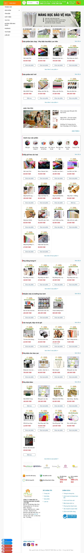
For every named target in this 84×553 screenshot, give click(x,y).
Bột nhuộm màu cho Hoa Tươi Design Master (50, 310)
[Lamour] (37, 466)
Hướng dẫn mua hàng (10, 24)
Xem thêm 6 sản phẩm (51, 69)
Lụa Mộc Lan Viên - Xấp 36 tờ (75, 171)
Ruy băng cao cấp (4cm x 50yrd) (32, 277)
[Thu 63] (74, 466)
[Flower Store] (28, 466)
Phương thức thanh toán (70, 506)
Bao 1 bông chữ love (58, 339)
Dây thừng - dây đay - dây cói (75, 399)
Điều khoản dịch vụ (69, 503)
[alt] (51, 19)
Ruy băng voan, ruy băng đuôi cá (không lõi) (64, 277)
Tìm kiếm (7, 13)
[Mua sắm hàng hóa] (36, 119)
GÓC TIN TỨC (28, 108)
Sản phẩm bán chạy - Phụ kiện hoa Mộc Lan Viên (40, 41)
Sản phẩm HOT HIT (30, 74)
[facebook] (25, 544)
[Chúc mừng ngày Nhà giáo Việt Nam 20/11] (56, 112)
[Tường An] (46, 466)
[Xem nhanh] (29, 50)
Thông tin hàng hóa (69, 493)
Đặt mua (29, 98)
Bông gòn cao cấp (72, 370)
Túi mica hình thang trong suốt (31, 339)
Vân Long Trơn (27, 58)
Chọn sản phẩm (29, 65)
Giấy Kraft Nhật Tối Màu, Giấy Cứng (47, 195)
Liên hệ (7, 35)
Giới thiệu (8, 17)
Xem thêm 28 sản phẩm (51, 255)
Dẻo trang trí (56, 370)
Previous (22, 466)
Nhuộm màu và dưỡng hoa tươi (34, 294)
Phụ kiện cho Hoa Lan (31, 353)
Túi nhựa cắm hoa (43, 339)
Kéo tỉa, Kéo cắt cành (29, 447)
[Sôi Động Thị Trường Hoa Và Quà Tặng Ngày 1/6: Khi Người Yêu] (56, 126)
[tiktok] (29, 544)
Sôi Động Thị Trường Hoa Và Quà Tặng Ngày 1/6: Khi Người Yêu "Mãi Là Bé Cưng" (68, 126)
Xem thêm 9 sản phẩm (51, 288)
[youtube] (36, 544)
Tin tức (7, 20)
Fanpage (7, 28)
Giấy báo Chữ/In (27, 220)
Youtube (7, 31)
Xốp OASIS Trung (28, 91)
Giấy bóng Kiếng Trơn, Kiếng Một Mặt (33, 244)
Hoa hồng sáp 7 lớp (58, 423)
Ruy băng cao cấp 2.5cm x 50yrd (46, 277)
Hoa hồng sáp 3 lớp (43, 423)
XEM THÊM (75, 131)
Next (80, 466)
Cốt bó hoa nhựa (27, 423)
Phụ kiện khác (28, 382)
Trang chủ (8, 7)
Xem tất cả (78, 41)
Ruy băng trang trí (29, 261)
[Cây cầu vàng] (65, 466)
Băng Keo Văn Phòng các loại (60, 399)
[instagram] (33, 544)
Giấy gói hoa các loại (30, 154)
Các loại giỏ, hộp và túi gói (32, 322)
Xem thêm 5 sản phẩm (51, 350)
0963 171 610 (74, 481)
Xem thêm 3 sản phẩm (51, 102)
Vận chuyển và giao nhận (70, 508)
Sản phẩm (8, 10)
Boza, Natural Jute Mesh (44, 171)
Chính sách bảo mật (69, 500)
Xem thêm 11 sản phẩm (51, 458)
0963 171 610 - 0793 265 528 (51, 3)
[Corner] (56, 466)
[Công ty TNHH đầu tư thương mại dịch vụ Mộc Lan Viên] (24, 2)
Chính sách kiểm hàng (70, 511)
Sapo (72, 550)
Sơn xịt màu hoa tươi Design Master (33, 310)
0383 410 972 (63, 481)
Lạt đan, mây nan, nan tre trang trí (47, 370)
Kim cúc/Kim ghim (72, 423)
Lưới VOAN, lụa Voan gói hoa (60, 220)
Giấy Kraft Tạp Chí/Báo (44, 244)
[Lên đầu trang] (81, 550)
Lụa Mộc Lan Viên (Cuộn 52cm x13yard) (48, 58)
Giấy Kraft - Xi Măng (72, 195)
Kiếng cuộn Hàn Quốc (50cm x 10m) (47, 91)
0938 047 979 (32, 511)
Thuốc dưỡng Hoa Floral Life (60, 310)
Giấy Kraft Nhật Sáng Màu (59, 195)
